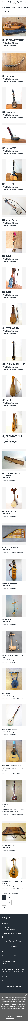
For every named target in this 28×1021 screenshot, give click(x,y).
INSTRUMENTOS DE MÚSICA (9, 7)
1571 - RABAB (6, 619)
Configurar (19, 1016)
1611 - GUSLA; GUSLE (9, 511)
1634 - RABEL (6, 400)
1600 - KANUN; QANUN (10, 547)
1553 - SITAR (6, 804)
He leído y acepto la (14, 987)
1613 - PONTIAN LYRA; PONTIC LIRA (12, 437)
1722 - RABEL (6, 292)
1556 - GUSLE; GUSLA (9, 729)
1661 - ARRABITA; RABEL (10, 328)
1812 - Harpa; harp (8, 76)
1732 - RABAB (6, 256)
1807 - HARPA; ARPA (9, 148)
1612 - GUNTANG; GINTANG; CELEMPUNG (11, 474)
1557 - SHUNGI (7, 693)
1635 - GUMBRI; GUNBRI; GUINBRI (13, 364)
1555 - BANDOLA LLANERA (11, 765)
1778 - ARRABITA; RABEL (10, 220)
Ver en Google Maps (8, 937)
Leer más (7, 1012)
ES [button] (25, 2)
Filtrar (4, 11)
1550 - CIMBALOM (8, 845)
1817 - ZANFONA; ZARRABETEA (13, 40)
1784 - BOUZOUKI (8, 184)
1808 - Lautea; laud (8, 112)
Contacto (14, 946)
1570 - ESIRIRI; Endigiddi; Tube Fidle (12, 656)
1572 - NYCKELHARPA (9, 583)
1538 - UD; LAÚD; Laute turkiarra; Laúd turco (13, 882)
